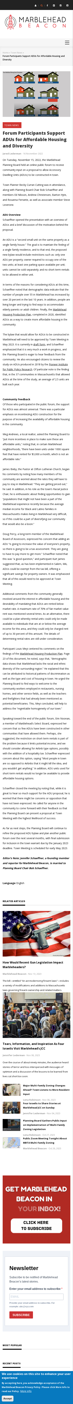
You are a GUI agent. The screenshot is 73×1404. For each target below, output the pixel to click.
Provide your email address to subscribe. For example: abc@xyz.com (32, 1305)
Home (6, 52)
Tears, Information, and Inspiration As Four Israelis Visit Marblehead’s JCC (33, 1046)
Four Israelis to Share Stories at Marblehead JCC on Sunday (42, 1105)
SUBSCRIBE (21, 1315)
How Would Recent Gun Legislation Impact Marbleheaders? (33, 964)
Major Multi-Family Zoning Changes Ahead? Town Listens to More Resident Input (46, 1090)
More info (26, 1391)
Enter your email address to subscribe (35, 1288)
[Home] (36, 22)
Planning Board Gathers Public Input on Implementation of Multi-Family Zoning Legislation (45, 1125)
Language (9, 883)
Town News (16, 52)
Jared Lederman (12, 153)
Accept (7, 1398)
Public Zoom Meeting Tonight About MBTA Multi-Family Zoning (45, 1140)
